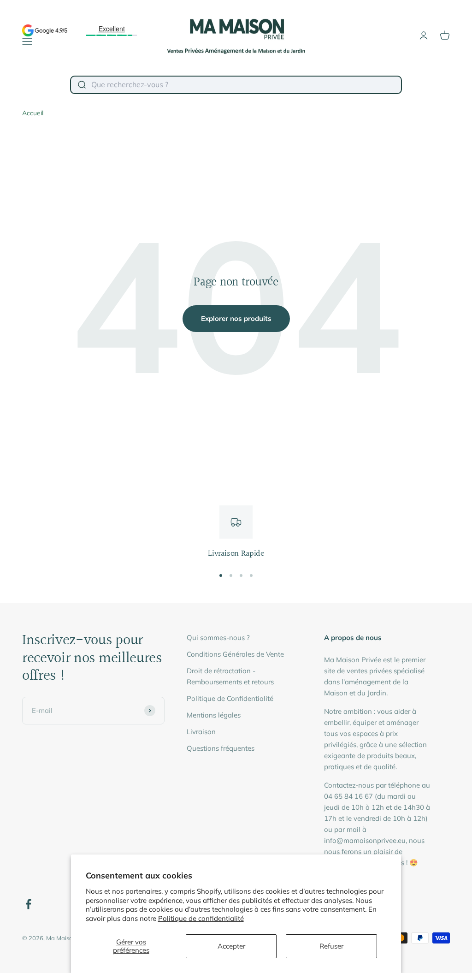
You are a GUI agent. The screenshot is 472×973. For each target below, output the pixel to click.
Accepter (231, 946)
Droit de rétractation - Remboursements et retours (230, 676)
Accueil (32, 113)
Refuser (331, 946)
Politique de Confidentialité (230, 698)
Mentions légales (214, 715)
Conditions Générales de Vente (235, 654)
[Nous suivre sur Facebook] (28, 904)
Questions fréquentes (220, 748)
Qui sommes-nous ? (218, 637)
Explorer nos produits (236, 318)
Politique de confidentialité (201, 918)
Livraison (201, 731)
